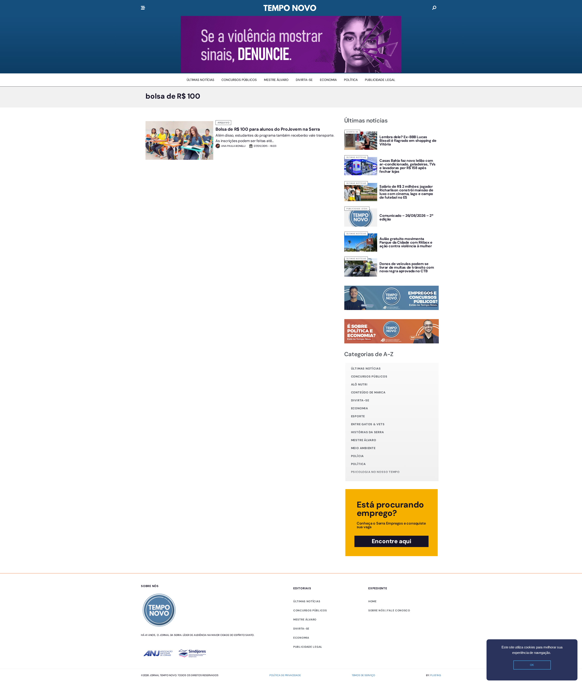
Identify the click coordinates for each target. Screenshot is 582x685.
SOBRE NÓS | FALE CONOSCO (389, 610)
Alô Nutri (359, 384)
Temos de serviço (363, 675)
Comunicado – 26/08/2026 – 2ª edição (406, 217)
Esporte (358, 416)
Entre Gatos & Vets (368, 424)
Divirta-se (352, 132)
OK (532, 665)
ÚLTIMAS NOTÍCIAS (306, 601)
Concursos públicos (369, 376)
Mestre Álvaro (363, 440)
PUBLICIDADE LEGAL (307, 647)
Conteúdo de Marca (368, 392)
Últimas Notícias (356, 157)
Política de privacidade (285, 675)
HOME (372, 601)
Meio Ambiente (363, 448)
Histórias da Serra (367, 432)
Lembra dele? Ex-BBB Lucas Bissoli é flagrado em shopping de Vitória (407, 141)
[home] (289, 7)
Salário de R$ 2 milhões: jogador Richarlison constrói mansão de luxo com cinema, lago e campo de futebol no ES (406, 192)
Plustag (435, 675)
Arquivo (224, 122)
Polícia (357, 456)
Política (358, 464)
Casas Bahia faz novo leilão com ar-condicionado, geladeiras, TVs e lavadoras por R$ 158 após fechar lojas (407, 166)
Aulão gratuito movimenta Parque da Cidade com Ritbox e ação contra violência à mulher (405, 242)
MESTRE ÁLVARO (304, 619)
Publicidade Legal (357, 209)
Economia (359, 408)
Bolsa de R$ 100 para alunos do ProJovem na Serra (268, 129)
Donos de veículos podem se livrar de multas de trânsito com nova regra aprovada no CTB (406, 267)
